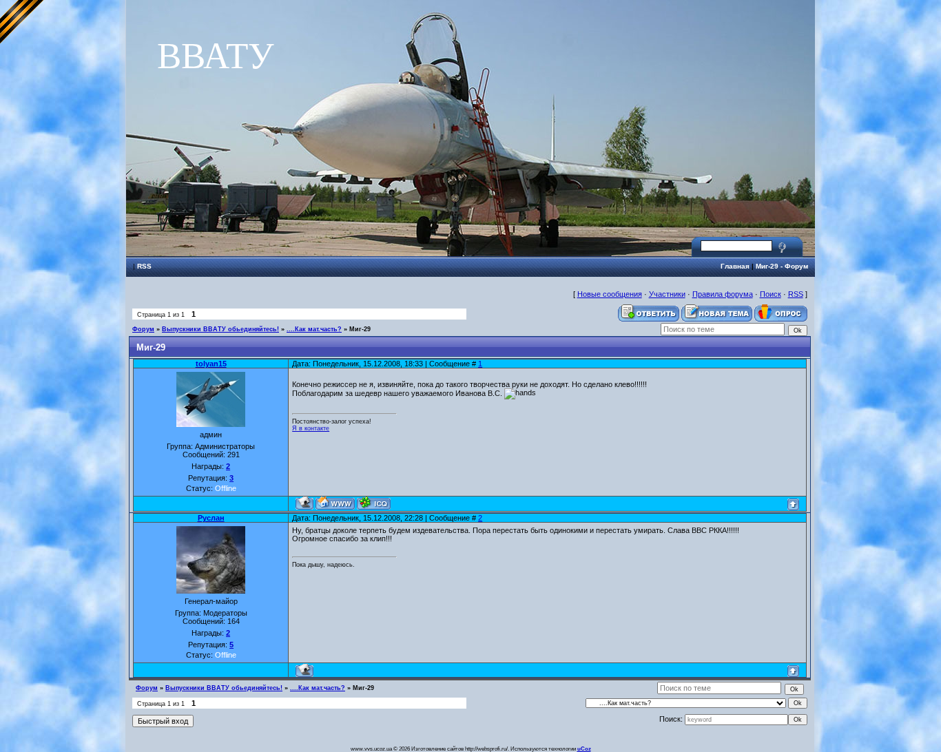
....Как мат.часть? (314, 329)
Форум (143, 329)
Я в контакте (310, 428)
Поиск (770, 294)
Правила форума (722, 294)
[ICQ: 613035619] (374, 503)
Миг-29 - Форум (782, 266)
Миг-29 (360, 329)
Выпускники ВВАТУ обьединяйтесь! (220, 329)
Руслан (211, 518)
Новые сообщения (609, 294)
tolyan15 (211, 363)
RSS (144, 266)
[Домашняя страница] (335, 503)
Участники (667, 294)
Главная (735, 266)
